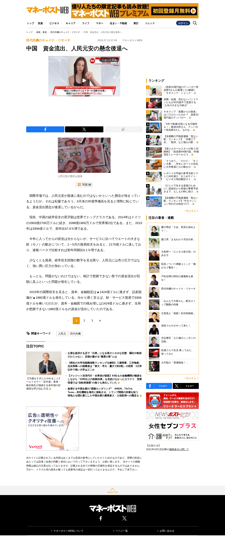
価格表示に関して (179, 449)
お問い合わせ (167, 531)
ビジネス (54, 23)
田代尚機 (75, 333)
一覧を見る (190, 211)
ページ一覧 (121, 531)
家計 (136, 23)
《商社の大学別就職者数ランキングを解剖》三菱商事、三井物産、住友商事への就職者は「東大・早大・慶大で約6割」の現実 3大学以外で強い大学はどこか (105, 366)
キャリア (71, 23)
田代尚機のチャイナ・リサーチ (65, 32)
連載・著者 (41, 32)
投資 (40, 23)
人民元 (62, 333)
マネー (99, 23)
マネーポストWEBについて (68, 531)
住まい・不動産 (118, 23)
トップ (30, 23)
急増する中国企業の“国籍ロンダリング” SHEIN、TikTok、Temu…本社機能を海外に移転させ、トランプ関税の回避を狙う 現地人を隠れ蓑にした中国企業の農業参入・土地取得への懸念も (104, 392)
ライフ (85, 23)
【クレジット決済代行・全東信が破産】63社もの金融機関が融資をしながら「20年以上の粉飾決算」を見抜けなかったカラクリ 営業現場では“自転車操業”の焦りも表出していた (105, 379)
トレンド (150, 23)
